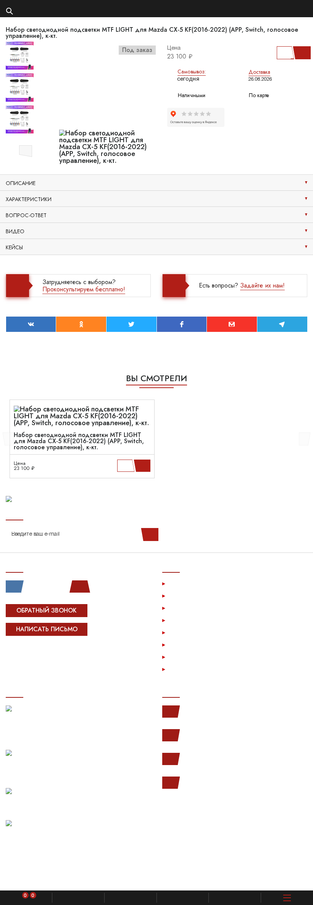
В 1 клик (284, 52)
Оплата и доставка (196, 620)
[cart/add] (143, 466)
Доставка (259, 72)
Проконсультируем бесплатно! (83, 289)
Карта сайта (186, 669)
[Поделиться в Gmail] (232, 324)
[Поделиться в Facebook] (182, 324)
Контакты (182, 656)
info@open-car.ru (202, 782)
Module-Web (54, 653)
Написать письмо (46, 629)
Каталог (181, 595)
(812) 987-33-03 (202, 759)
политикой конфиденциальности (222, 878)
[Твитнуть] (131, 324)
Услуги (180, 583)
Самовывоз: (191, 71)
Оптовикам (185, 644)
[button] (25, 149)
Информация (188, 607)
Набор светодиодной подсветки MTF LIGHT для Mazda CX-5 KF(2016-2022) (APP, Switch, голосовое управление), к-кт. (79, 441)
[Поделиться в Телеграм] (282, 324)
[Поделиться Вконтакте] (31, 324)
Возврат (181, 632)
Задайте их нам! (262, 285)
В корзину (300, 52)
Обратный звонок (46, 610)
